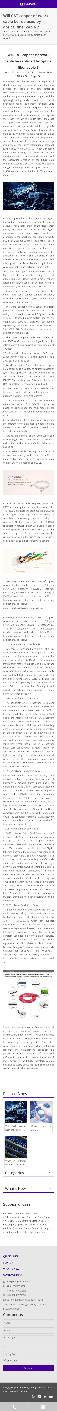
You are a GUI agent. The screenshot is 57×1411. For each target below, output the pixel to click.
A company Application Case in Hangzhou (26, 1224)
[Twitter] (45, 1397)
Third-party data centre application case (25, 1231)
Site (40, 76)
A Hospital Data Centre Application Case (25, 1220)
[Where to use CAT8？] (41, 1112)
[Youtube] (51, 1397)
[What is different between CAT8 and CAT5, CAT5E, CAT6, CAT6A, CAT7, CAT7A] (16, 1147)
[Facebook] (33, 1397)
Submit (28, 1368)
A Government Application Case (21, 1213)
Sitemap (23, 1391)
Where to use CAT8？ (41, 1127)
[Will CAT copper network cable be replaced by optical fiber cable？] (16, 1112)
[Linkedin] (39, 1397)
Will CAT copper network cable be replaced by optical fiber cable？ (15, 1128)
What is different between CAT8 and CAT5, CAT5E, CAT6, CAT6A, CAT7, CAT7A (15, 1163)
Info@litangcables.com (18, 1281)
